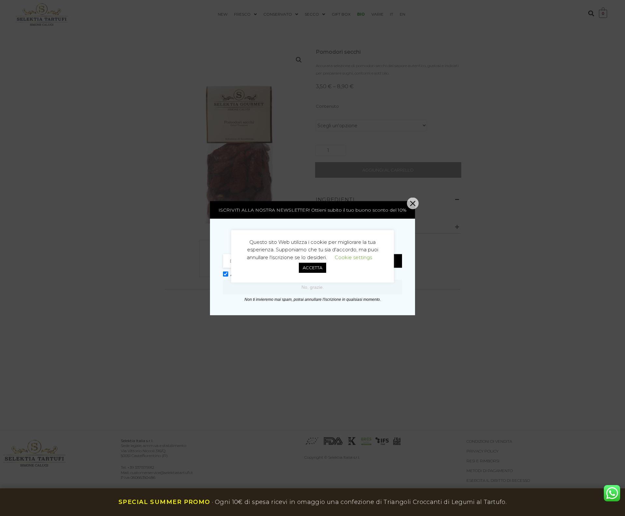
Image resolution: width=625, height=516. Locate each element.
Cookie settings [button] (353, 257)
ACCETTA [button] (312, 267)
